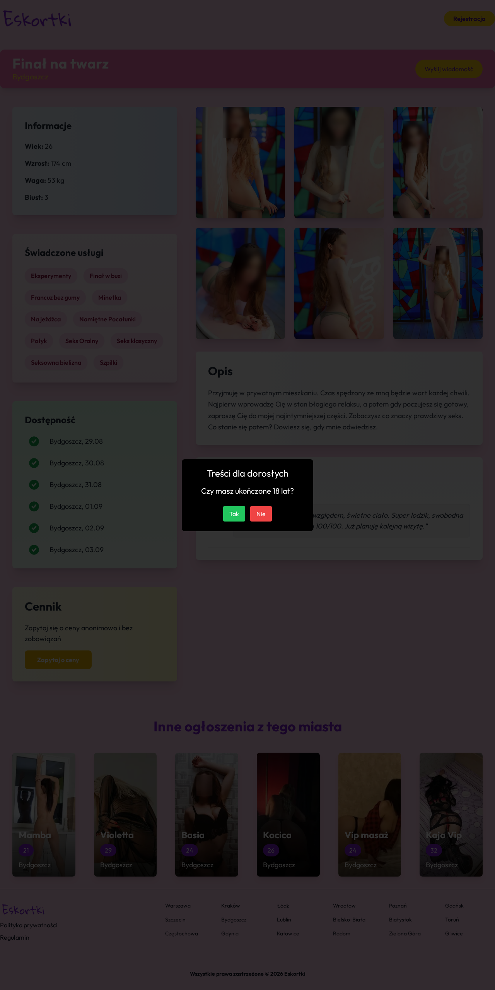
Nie (261, 514)
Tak (234, 514)
